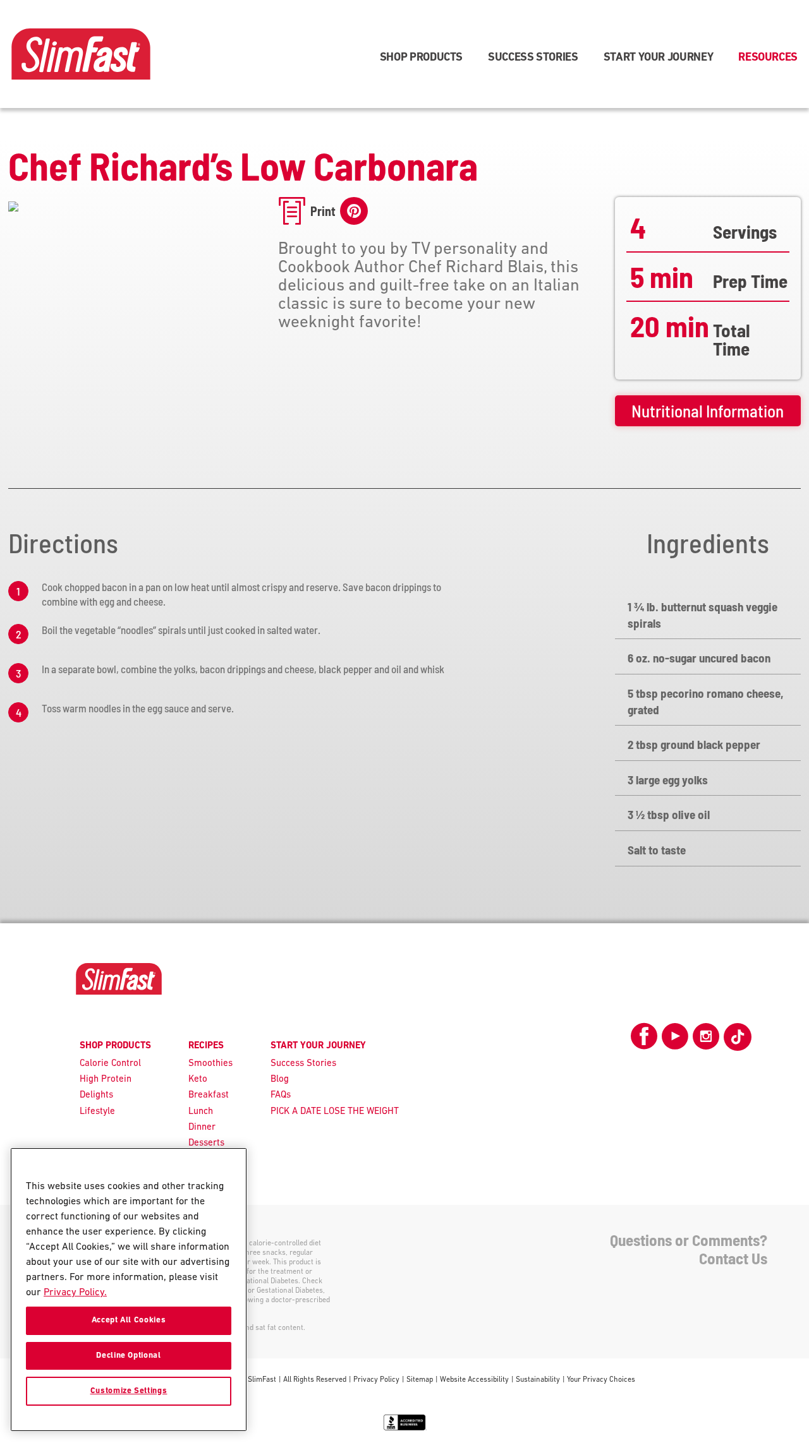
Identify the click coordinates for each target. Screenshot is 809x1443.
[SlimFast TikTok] (737, 1036)
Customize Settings (128, 1391)
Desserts (206, 1143)
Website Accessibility (474, 1380)
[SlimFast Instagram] (706, 1041)
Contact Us (733, 1257)
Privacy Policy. (75, 1293)
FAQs (281, 1095)
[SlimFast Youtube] (675, 1041)
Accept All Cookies (129, 1320)
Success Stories (303, 1064)
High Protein (105, 1079)
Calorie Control (110, 1064)
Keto (197, 1079)
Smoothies (210, 1064)
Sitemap (419, 1380)
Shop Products (421, 58)
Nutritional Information (707, 410)
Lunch (200, 1112)
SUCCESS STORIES (533, 58)
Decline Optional (128, 1355)
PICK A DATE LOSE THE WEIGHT (335, 1112)
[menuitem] (421, 54)
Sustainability (538, 1380)
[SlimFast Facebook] (644, 1041)
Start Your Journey (659, 58)
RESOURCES (768, 58)
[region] (128, 1289)
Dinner (202, 1127)
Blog (280, 1079)
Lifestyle (97, 1112)
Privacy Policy (376, 1380)
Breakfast (208, 1095)
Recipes (206, 1046)
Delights (96, 1095)
